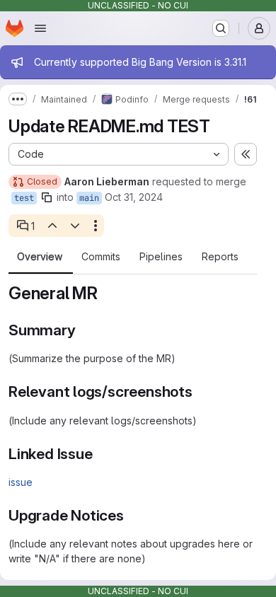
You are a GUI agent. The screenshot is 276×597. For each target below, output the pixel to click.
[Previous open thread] (51, 225)
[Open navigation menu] (40, 28)
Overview (39, 256)
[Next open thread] (75, 225)
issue (20, 482)
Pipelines (161, 256)
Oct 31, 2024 (134, 197)
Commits (100, 256)
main (89, 198)
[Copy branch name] (46, 197)
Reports (220, 256)
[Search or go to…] (220, 28)
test (24, 198)
